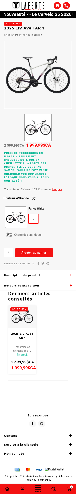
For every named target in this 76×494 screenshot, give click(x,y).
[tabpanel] (38, 75)
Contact (10, 435)
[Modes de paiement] (16, 469)
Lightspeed (64, 476)
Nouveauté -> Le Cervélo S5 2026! (38, 14)
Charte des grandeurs (28, 235)
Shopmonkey (44, 480)
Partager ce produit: (19, 263)
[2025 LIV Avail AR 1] (22, 316)
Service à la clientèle (21, 444)
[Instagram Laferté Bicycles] (41, 423)
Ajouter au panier (34, 253)
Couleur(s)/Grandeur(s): (19, 198)
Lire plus (57, 189)
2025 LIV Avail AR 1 (22, 335)
